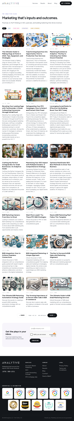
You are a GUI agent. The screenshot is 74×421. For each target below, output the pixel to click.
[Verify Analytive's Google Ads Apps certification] (66, 393)
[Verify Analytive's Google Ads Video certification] (43, 393)
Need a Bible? (46, 376)
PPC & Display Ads (31, 377)
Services (35, 3)
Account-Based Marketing (30, 366)
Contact (45, 373)
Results (42, 3)
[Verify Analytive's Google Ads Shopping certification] (54, 393)
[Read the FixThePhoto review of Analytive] (13, 405)
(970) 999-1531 (8, 371)
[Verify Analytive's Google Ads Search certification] (19, 393)
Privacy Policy (63, 366)
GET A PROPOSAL (65, 3)
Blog (55, 3)
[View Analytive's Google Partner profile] (7, 393)
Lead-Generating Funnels (30, 373)
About (50, 3)
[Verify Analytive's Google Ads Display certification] (31, 393)
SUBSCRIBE (35, 340)
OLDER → (52, 315)
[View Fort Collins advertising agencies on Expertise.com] (48, 405)
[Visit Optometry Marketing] (60, 405)
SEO (26, 370)
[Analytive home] (10, 3)
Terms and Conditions (62, 369)
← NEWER (22, 315)
